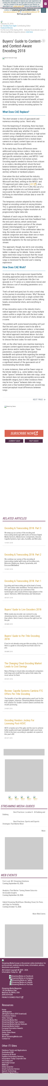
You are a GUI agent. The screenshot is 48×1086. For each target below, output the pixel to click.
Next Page (38, 399)
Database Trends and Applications (14, 1050)
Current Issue (14, 441)
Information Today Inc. (10, 972)
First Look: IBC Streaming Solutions (16, 881)
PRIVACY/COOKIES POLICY (11, 997)
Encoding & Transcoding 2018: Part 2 (22, 554)
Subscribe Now (22, 433)
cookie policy (17, 6)
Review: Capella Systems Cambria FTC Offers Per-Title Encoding (23, 692)
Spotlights (5, 1034)
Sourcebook (6, 1030)
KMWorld (5, 1065)
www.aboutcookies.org (10, 12)
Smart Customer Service (11, 1069)
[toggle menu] (43, 10)
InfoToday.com (7, 1061)
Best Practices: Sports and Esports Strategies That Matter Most (21, 822)
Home (4, 1010)
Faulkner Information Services (13, 1056)
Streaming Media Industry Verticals (14, 1024)
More (43, 831)
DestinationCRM (8, 1052)
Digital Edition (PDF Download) (14, 1014)
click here (29, 32)
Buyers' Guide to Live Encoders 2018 (22, 609)
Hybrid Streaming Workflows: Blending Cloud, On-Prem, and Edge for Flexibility (23, 903)
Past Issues (33, 441)
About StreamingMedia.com (12, 1037)
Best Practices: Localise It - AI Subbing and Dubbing (24, 813)
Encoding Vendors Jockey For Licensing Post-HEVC (19, 722)
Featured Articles (7, 28)
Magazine (7, 1012)
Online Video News (8, 1032)
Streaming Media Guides (10, 1026)
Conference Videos (9, 1016)
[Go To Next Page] (43, 41)
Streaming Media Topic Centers (13, 1022)
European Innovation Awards (12, 1028)
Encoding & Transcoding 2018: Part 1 (22, 581)
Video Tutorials (7, 1018)
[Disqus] (24, 483)
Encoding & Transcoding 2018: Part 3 (22, 528)
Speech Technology (9, 1071)
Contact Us (6, 1039)
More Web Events (39, 914)
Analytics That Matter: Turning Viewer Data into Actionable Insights (20, 891)
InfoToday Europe (8, 1063)
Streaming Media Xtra (9, 1020)
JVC (31, 184)
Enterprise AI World (9, 1054)
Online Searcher (7, 1067)
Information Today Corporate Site (14, 1059)
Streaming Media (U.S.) (10, 1073)
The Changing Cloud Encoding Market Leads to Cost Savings (23, 665)
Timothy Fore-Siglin (10, 26)
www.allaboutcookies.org (29, 12)
